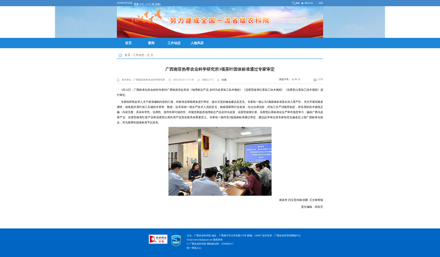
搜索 (297, 3)
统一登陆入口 (194, 248)
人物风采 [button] (197, 43)
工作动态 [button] (174, 43)
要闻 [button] (151, 43)
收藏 (224, 79)
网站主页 (309, 3)
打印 (320, 79)
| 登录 (320, 3)
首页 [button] (128, 43)
